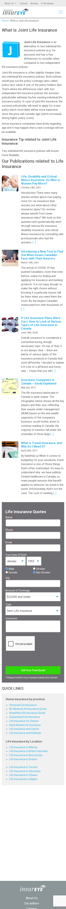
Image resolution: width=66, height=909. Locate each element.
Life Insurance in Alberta (23, 747)
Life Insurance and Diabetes (25, 732)
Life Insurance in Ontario (23, 759)
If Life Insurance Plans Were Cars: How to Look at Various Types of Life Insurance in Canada (41, 323)
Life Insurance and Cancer (24, 728)
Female (13, 572)
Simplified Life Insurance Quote (27, 712)
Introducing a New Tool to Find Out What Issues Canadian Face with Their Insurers (42, 255)
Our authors (31, 903)
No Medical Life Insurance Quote (27, 708)
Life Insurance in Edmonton (25, 771)
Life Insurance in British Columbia (28, 751)
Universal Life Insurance (23, 705)
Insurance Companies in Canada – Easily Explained (38, 381)
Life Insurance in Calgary (23, 779)
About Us (9, 3)
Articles (34, 3)
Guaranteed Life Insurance (24, 716)
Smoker (40, 568)
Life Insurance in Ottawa (23, 775)
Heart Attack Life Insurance (25, 725)
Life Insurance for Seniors (24, 721)
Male (11, 568)
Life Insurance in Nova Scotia (25, 755)
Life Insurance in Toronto (23, 767)
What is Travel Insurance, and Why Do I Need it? (41, 444)
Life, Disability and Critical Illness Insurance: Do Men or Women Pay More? (40, 180)
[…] (34, 242)
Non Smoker (43, 572)
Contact (9, 10)
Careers (24, 3)
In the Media (47, 3)
